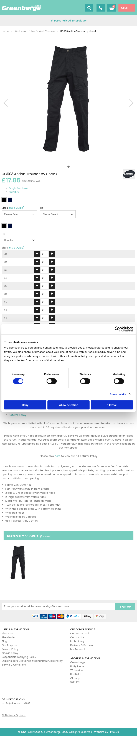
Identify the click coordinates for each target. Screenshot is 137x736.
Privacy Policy (10, 649)
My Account (77, 649)
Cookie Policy (10, 653)
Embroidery (77, 641)
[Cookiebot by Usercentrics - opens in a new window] (117, 329)
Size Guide (8, 637)
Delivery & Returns (81, 645)
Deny (25, 404)
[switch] (52, 381)
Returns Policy (17, 415)
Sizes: (5, 208)
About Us (7, 633)
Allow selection (68, 404)
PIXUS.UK (114, 732)
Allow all (111, 404)
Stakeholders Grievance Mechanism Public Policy (32, 661)
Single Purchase (19, 188)
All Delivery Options (14, 715)
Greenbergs (21, 8)
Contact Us (77, 637)
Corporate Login (80, 633)
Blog (4, 641)
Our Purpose (9, 645)
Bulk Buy (14, 192)
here (57, 456)
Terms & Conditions (14, 665)
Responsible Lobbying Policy (19, 657)
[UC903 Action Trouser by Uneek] (18, 562)
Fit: (42, 208)
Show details (118, 394)
